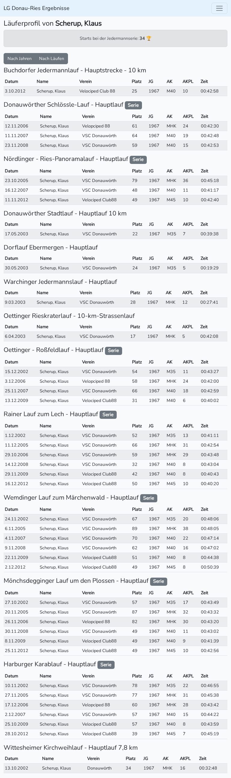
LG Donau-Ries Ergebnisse (36, 8)
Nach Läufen (51, 58)
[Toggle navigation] (219, 8)
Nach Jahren (20, 58)
